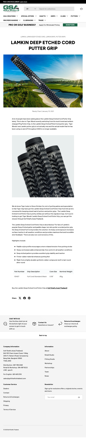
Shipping (6, 401)
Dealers (6, 388)
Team (47, 372)
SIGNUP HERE (70, 25)
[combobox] (49, 9)
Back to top (43, 335)
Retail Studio (49, 355)
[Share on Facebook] (24, 298)
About (47, 351)
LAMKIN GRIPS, (51, 37)
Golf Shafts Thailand (13, 429)
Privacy (6, 405)
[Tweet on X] (20, 298)
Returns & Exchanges (11, 397)
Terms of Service (9, 409)
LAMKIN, (23, 37)
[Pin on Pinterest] (29, 298)
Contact (6, 393)
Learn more (23, 2)
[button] (81, 8)
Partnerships (49, 367)
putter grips (60, 37)
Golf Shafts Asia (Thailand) (57, 288)
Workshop (48, 363)
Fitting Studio (50, 359)
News (47, 376)
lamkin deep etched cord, (36, 37)
